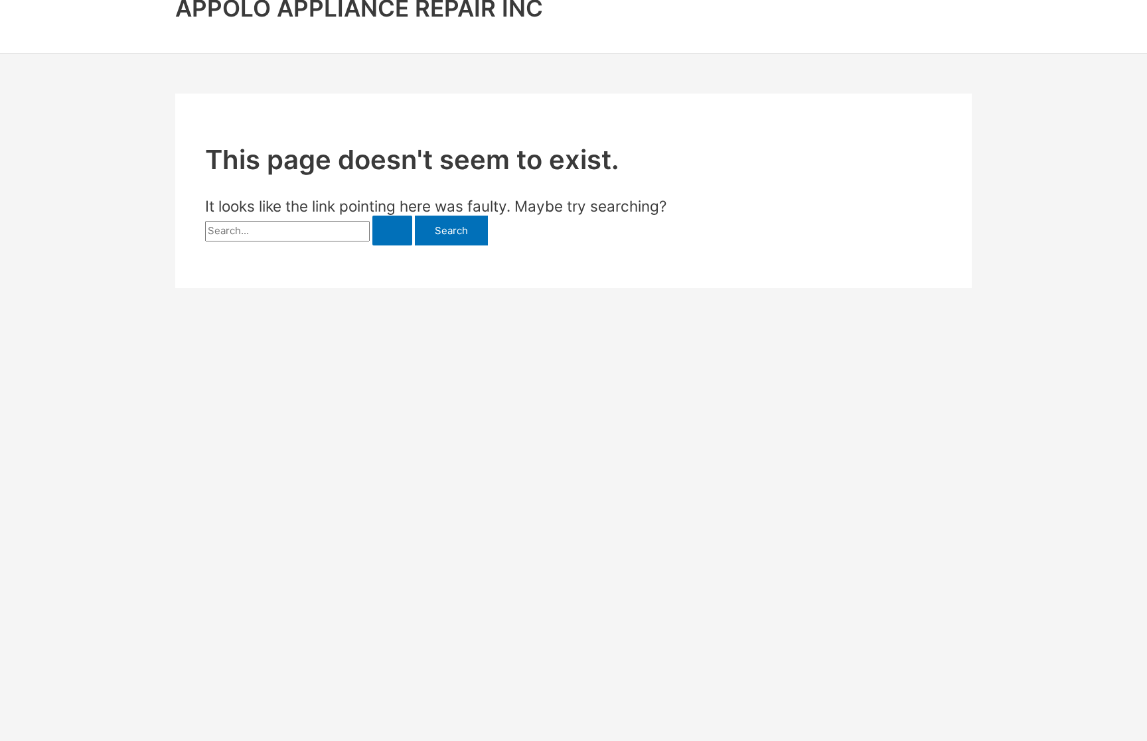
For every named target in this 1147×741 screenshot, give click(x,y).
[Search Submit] (392, 230)
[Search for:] (310, 230)
